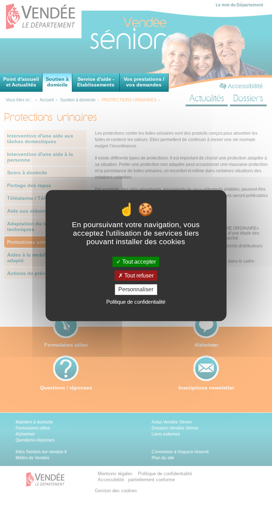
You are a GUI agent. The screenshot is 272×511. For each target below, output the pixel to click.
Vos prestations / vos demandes (144, 82)
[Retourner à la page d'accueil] (116, 33)
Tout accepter (138, 262)
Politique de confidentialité (135, 302)
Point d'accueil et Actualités (21, 82)
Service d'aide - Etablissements (95, 82)
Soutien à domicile (57, 82)
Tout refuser (138, 276)
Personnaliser (135, 290)
